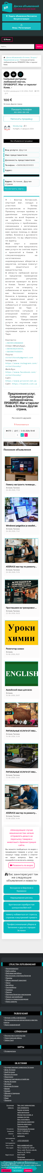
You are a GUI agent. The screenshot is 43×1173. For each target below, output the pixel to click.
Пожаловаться (22, 424)
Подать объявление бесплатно (22, 17)
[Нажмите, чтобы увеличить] (7, 127)
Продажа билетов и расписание (18, 994)
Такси (7, 983)
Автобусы (9, 985)
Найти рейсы (10, 971)
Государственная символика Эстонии (19, 1067)
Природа (7, 1100)
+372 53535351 (23, 1141)
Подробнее (6, 1170)
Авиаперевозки (11, 968)
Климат (7, 1091)
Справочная (20, 1031)
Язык (6, 1098)
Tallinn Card (8, 1040)
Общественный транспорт (16, 980)
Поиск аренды (11, 1001)
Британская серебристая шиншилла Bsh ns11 (21, 906)
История (7, 1084)
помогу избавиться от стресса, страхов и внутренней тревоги (21, 916)
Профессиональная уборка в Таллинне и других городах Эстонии (21, 927)
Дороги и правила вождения (16, 999)
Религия (7, 1096)
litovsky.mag (17, 126)
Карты (21, 1047)
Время (7, 1088)
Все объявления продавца (21, 141)
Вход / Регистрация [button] (21, 28)
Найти (39, 46)
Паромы (8, 978)
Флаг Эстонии (9, 1070)
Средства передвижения (22, 964)
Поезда (8, 992)
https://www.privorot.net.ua (21, 381)
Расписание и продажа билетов (18, 976)
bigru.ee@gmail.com (24, 1145)
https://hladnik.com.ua (24, 384)
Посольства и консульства (14, 1035)
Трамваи (9, 990)
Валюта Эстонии (10, 1074)
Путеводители (10, 1051)
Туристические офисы (13, 1038)
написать (21, 1136)
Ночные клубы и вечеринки (15, 1018)
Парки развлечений (12, 1025)
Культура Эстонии (11, 1086)
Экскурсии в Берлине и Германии (21, 889)
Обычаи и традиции (12, 1093)
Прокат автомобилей (14, 997)
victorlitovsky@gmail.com (19, 357)
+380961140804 (14, 351)
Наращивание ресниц (21, 897)
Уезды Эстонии (10, 1081)
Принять (28, 1170)
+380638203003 (14, 348)
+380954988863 (14, 343)
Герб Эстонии (9, 1072)
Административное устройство (16, 1079)
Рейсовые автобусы (13, 973)
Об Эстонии (21, 1063)
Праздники (8, 1077)
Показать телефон (21, 110)
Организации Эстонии (25, 1129)
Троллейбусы (10, 987)
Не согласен (18, 1170)
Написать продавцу (22, 118)
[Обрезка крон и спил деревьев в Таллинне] (21, 444)
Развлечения (21, 1013)
